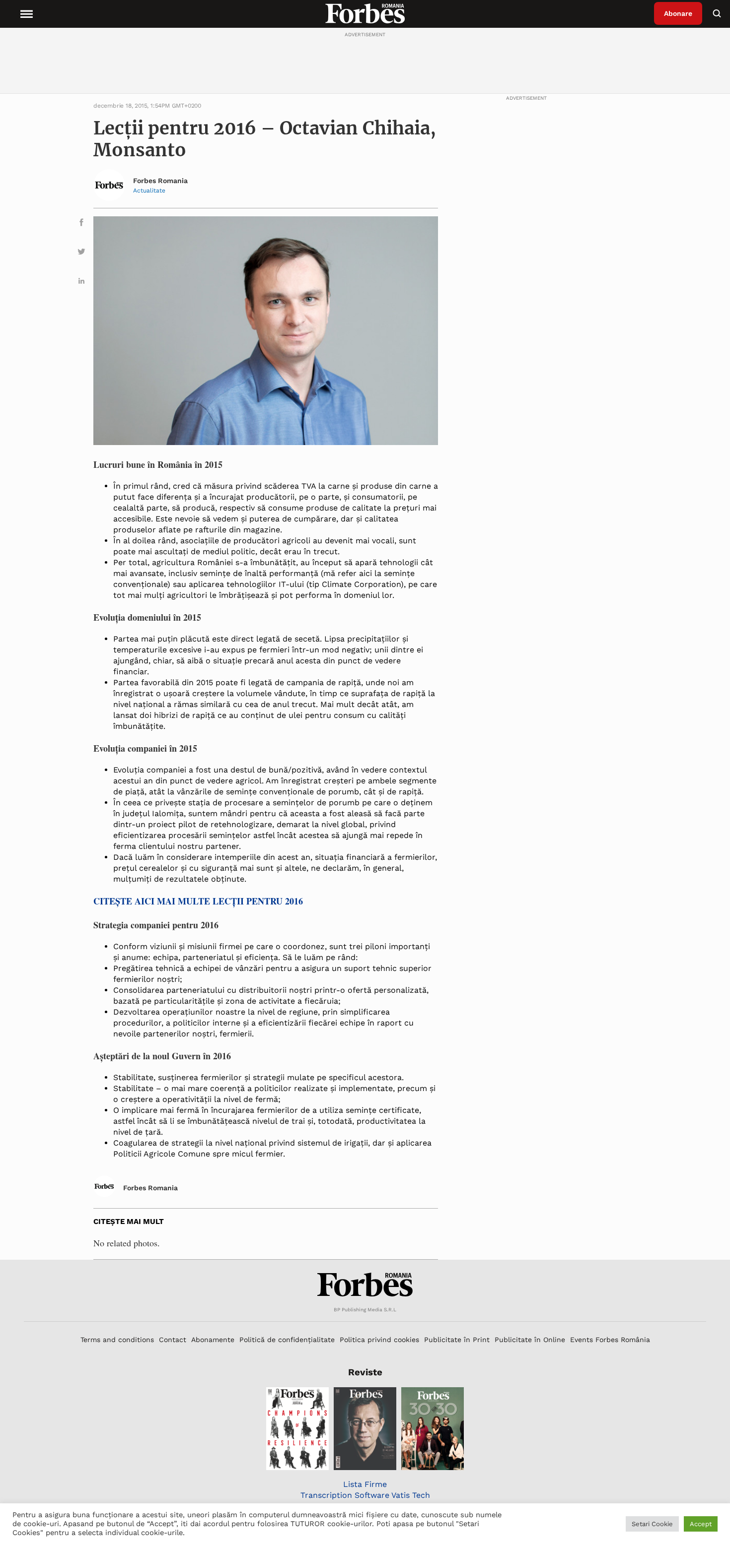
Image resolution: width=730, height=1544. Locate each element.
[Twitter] (81, 253)
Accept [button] (701, 1524)
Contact (172, 1340)
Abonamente (212, 1340)
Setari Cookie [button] (652, 1524)
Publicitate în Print (457, 1340)
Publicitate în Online (530, 1340)
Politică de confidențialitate (287, 1340)
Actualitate (149, 190)
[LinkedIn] (81, 282)
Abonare (678, 13)
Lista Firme (365, 1484)
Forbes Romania (160, 181)
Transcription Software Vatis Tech (365, 1495)
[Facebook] (81, 224)
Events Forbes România (610, 1340)
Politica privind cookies (379, 1340)
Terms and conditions (117, 1340)
